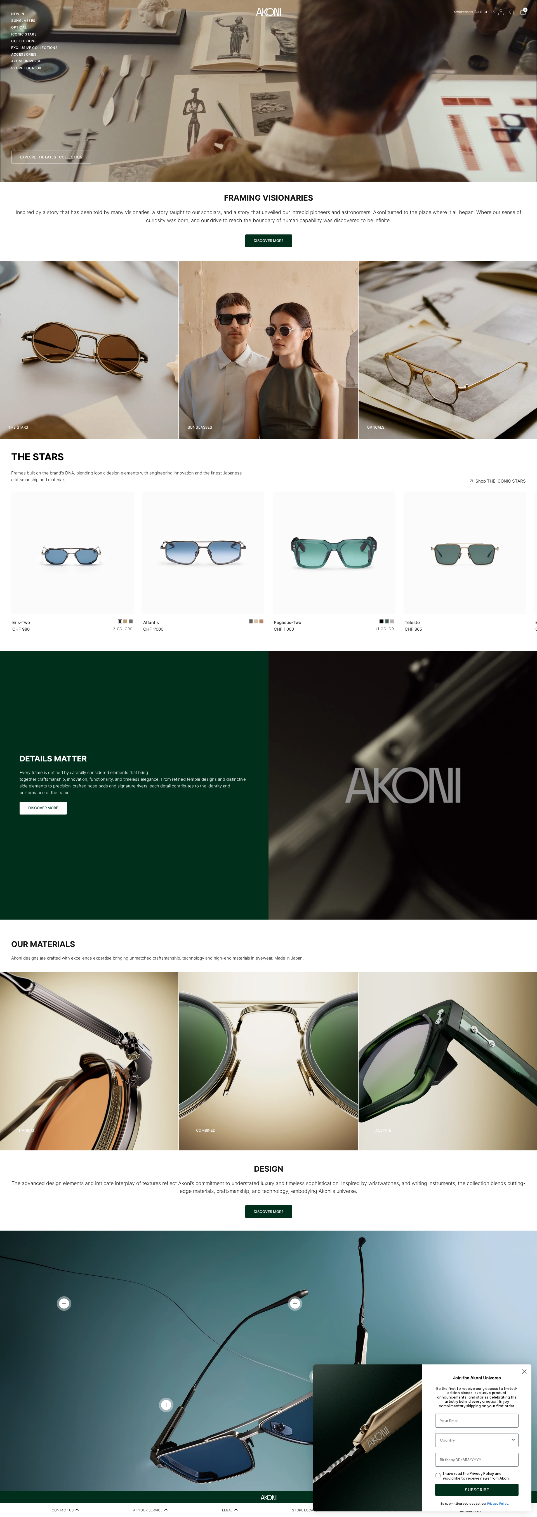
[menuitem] (34, 14)
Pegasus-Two (287, 622)
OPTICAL (19, 27)
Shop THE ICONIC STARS (500, 481)
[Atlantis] (203, 553)
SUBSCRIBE (477, 1489)
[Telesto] (465, 553)
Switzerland (473, 12)
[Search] (512, 12)
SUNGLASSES (23, 20)
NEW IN (17, 14)
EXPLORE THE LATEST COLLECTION (51, 157)
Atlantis (151, 622)
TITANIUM (25, 1130)
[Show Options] (513, 1440)
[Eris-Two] (72, 553)
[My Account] (501, 12)
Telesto (412, 622)
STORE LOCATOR (26, 68)
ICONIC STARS (24, 34)
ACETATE (383, 1130)
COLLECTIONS (24, 41)
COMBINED (205, 1130)
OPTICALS (375, 427)
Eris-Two (21, 622)
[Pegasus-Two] (334, 553)
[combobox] (475, 1440)
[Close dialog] (524, 1371)
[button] (43, 808)
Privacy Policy (497, 1504)
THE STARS (18, 427)
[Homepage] (268, 1497)
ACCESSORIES (24, 54)
